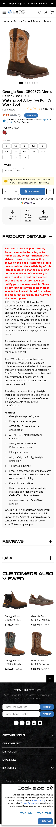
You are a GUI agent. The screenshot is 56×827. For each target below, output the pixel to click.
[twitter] (28, 723)
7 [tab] (37, 83)
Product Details (24, 236)
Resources (9, 768)
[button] (28, 200)
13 (15, 157)
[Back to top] (50, 678)
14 (24, 157)
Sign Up (47, 707)
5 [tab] (32, 83)
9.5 (6, 151)
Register (10, 122)
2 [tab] (25, 83)
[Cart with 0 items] (52, 12)
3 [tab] (27, 83)
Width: (7, 165)
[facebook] (16, 723)
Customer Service (13, 735)
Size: (6, 140)
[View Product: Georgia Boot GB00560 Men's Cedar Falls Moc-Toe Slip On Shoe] (41, 599)
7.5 (15, 146)
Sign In (45, 119)
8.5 (33, 146)
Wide (19, 170)
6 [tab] (34, 83)
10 (15, 151)
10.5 (24, 151)
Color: (10, 127)
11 (34, 151)
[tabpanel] (28, 53)
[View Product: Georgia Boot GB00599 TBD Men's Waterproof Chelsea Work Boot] (14, 599)
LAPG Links (9, 759)
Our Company (11, 743)
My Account (10, 751)
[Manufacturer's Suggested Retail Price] (19, 115)
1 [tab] (21, 83)
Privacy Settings (28, 803)
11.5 (43, 151)
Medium (8, 170)
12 (7, 157)
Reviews (13, 541)
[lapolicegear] (16, 12)
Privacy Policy (38, 800)
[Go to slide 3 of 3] (4, 3)
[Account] (46, 12)
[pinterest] (34, 723)
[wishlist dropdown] (50, 191)
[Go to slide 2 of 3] (52, 3)
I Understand (45, 821)
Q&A (7, 558)
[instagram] (22, 723)
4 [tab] (29, 83)
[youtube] (40, 723)
